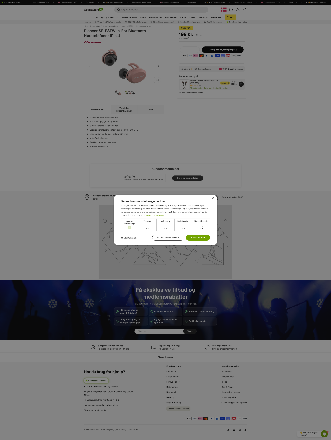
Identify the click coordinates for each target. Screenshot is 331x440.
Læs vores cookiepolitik (153, 215)
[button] (128, 237)
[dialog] (165, 220)
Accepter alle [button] (198, 237)
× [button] (213, 198)
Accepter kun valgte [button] (168, 237)
